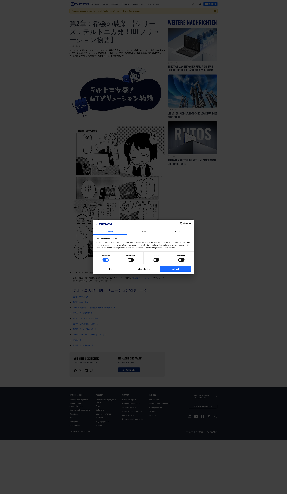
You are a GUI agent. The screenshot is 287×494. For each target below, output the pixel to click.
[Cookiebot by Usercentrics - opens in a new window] (181, 224)
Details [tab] (143, 231)
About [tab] (177, 231)
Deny (111, 269)
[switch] (131, 260)
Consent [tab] (110, 231)
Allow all (175, 269)
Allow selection (144, 269)
